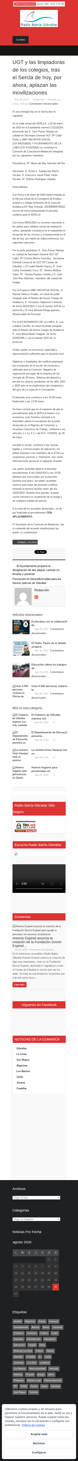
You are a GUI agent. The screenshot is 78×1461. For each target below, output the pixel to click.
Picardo (30, 1374)
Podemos (19, 1380)
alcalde (17, 1321)
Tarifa (19, 1077)
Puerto (34, 1386)
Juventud (18, 1362)
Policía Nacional (52, 1380)
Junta (48, 1356)
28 (42, 1287)
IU (40, 1356)
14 (42, 1273)
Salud (44, 1386)
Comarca (18, 1333)
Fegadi (32, 1345)
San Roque (22, 1059)
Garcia (50, 1351)
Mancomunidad (37, 1368)
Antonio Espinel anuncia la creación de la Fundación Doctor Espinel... (37, 942)
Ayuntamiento (21, 1327)
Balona (35, 1327)
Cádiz (55, 1333)
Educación (19, 1345)
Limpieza (44, 1362)
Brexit (46, 1327)
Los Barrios (23, 1071)
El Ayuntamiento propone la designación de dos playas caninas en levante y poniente (35, 570)
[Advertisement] (39, 1137)
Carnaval (57, 1327)
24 (16, 1287)
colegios (21, 542)
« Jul (15, 1299)
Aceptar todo (39, 1434)
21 (42, 1280)
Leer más (19, 984)
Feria (42, 1345)
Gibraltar (52, 99)
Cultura (44, 1333)
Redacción (38, 99)
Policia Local (34, 1380)
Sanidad (55, 1386)
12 (29, 1273)
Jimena (20, 1082)
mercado (53, 1368)
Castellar (21, 1088)
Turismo (33, 1392)
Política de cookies (33, 1425)
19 (29, 1280)
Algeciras (21, 1065)
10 (16, 1273)
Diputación (49, 1339)
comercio (32, 1333)
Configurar (39, 1452)
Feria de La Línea (23, 1351)
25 (22, 1287)
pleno (51, 1374)
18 (22, 1280)
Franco (39, 1351)
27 (35, 1287)
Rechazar (39, 1443)
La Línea (32, 542)
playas (41, 1374)
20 (35, 1280)
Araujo (42, 1321)
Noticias (24, 103)
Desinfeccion (34, 1339)
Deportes (18, 1339)
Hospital (31, 1356)
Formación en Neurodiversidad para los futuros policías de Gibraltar (36, 581)
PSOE (24, 1386)
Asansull (53, 1321)
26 (29, 1287)
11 (22, 1273)
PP (15, 1386)
